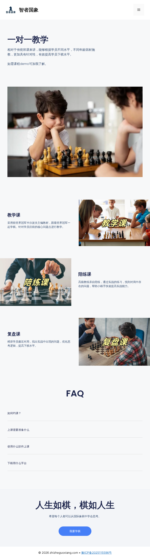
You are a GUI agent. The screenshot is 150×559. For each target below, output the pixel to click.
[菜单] (138, 10)
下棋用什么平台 (17, 463)
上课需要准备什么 (18, 430)
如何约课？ (14, 413)
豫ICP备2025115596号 (96, 552)
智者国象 (28, 10)
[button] (74, 415)
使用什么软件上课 (18, 446)
